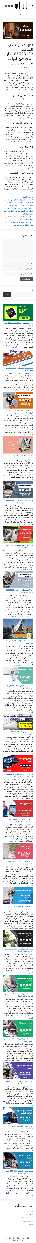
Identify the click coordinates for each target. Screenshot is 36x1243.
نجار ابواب (13, 208)
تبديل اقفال (27, 200)
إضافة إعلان (29, 1214)
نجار (18, 208)
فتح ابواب (10, 200)
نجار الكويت (27, 197)
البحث (31, 291)
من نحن (30, 1224)
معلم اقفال (24, 208)
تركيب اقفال (18, 200)
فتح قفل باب (13, 205)
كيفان (20, 118)
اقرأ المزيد (16, 347)
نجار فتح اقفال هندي (13, 211)
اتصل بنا (30, 1211)
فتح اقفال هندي (18, 202)
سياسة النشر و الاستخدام (25, 1218)
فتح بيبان (21, 205)
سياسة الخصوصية (27, 1221)
